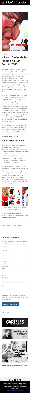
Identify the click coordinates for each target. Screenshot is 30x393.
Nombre (4, 268)
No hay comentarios (17, 225)
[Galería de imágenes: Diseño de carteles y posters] (15, 322)
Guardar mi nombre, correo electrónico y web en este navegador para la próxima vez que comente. (15, 297)
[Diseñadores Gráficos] (15, 333)
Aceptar (9, 390)
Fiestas (8, 225)
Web (3, 285)
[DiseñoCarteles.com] (3, 2)
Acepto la (6, 264)
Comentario (5, 250)
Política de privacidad (17, 390)
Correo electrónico (5, 277)
